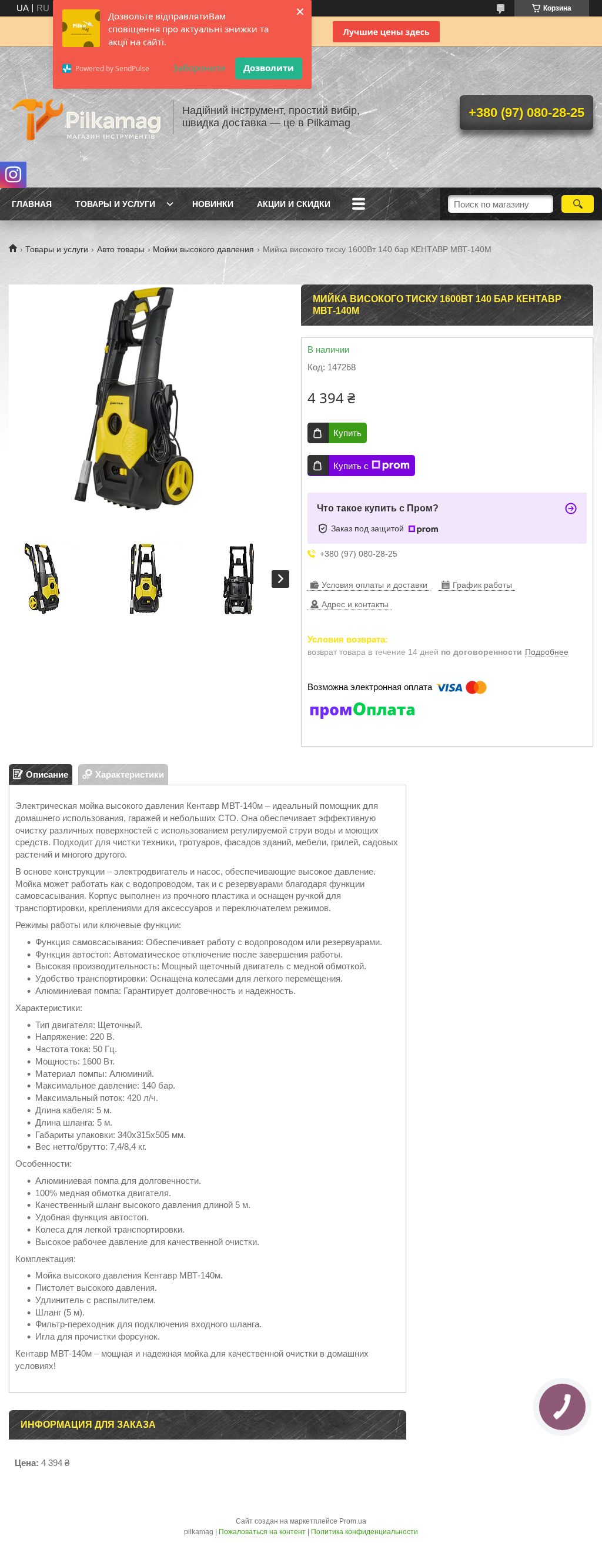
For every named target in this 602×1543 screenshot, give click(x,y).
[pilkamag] (85, 117)
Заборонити (199, 67)
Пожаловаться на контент (262, 1532)
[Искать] (577, 204)
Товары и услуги (115, 204)
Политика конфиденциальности (364, 1532)
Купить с (351, 466)
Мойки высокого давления (203, 249)
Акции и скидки (293, 204)
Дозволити (268, 67)
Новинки (212, 204)
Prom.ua (352, 1521)
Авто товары (121, 249)
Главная (32, 204)
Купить (347, 433)
